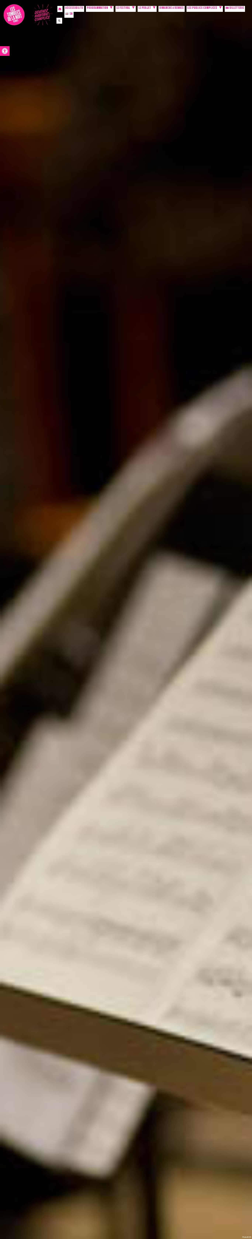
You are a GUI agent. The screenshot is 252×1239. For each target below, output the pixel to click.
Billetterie (236, 8)
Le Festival (123, 8)
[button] (5, 51)
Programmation (97, 8)
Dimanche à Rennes (171, 8)
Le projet (145, 8)
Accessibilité (74, 8)
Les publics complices (202, 8)
